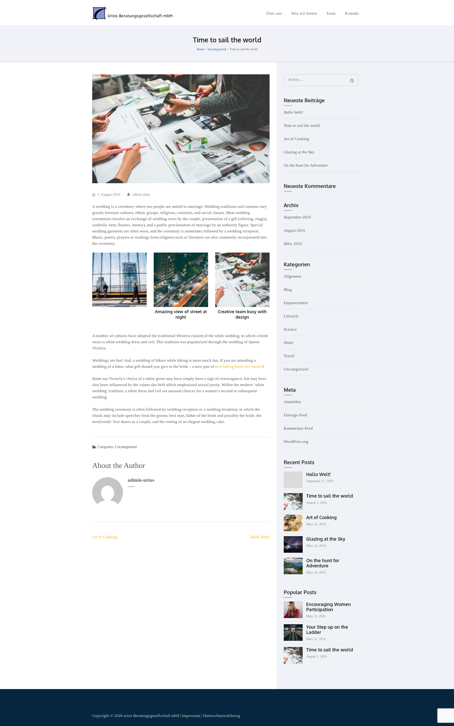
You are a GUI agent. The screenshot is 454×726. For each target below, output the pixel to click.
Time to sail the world (302, 125)
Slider (289, 342)
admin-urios (141, 194)
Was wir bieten (304, 13)
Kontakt (352, 13)
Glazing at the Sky (299, 152)
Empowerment (296, 303)
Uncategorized (126, 447)
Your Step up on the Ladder (327, 629)
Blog (288, 289)
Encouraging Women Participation (328, 606)
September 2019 (297, 217)
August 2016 (294, 230)
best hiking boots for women (239, 366)
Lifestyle (291, 316)
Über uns (274, 13)
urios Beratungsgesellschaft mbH (151, 715)
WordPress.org (296, 441)
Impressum (191, 715)
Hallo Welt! (260, 537)
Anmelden (292, 402)
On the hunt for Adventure (306, 165)
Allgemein (292, 276)
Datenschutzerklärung (221, 715)
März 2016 (293, 243)
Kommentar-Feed (298, 428)
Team (331, 13)
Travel (289, 356)
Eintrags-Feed (295, 415)
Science (290, 329)
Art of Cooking (105, 537)
